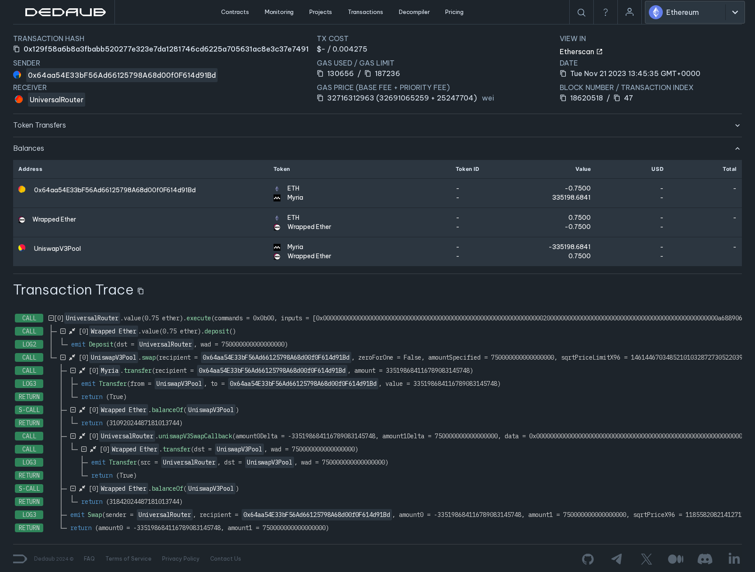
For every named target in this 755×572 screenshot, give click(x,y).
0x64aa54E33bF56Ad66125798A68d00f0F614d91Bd (122, 75)
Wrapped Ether (54, 219)
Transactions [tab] (365, 11)
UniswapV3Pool (57, 249)
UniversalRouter (56, 99)
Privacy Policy (181, 558)
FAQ (89, 558)
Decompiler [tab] (414, 11)
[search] (581, 13)
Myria (295, 197)
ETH (293, 188)
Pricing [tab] (454, 11)
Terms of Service (128, 558)
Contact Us (225, 558)
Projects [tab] (320, 11)
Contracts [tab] (235, 11)
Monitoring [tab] (279, 11)
